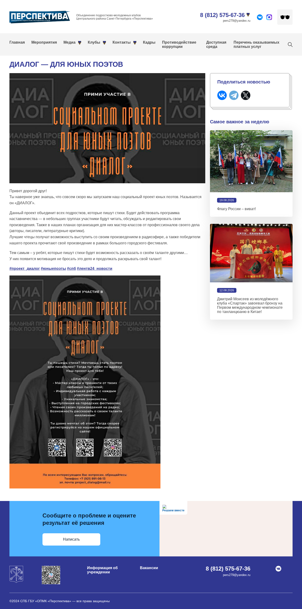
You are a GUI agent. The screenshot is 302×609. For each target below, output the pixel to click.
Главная (17, 42)
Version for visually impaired (285, 17)
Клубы (94, 42)
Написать (71, 539)
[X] (245, 95)
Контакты (122, 42)
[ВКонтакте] (222, 95)
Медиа (69, 42)
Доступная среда (216, 44)
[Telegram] (234, 95)
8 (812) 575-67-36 (222, 15)
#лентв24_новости (94, 269)
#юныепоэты (53, 269)
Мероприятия (44, 42)
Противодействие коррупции (179, 44)
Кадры (149, 42)
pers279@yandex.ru (236, 20)
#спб (71, 269)
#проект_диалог (24, 269)
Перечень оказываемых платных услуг (256, 44)
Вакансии (149, 568)
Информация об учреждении (102, 570)
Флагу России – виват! (236, 209)
